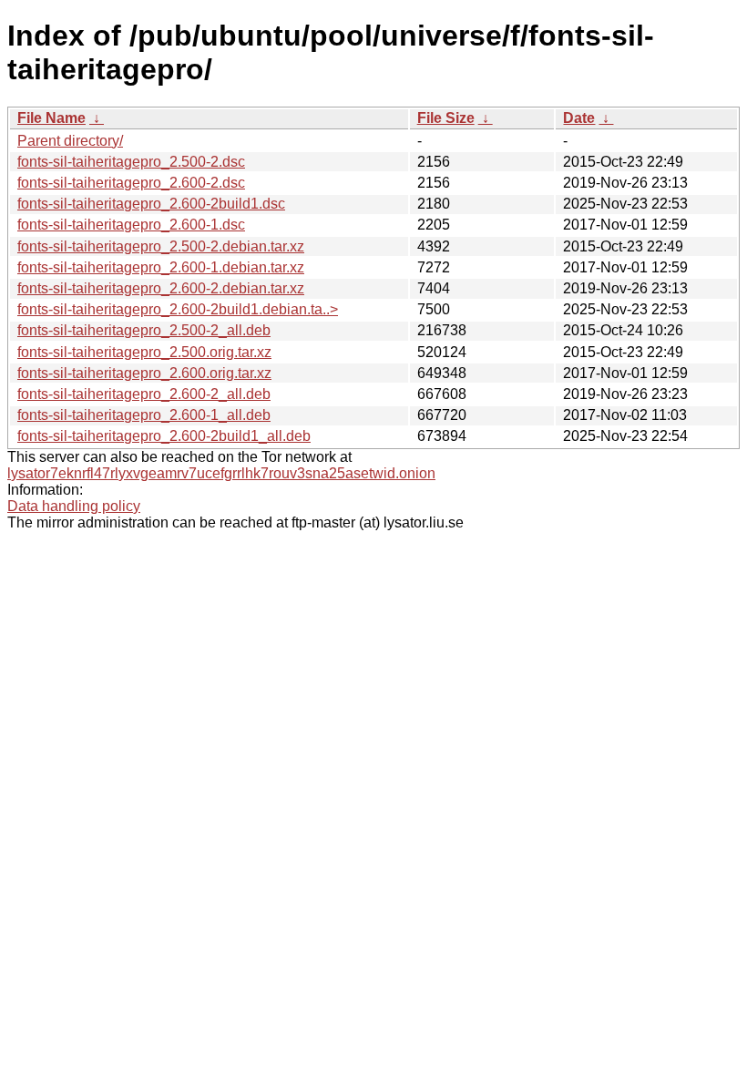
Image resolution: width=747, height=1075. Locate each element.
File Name (51, 118)
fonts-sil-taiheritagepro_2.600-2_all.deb (144, 394)
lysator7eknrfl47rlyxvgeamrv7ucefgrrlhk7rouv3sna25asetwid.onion (221, 473)
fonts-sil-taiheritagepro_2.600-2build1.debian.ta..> (177, 309)
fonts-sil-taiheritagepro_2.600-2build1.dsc (151, 203)
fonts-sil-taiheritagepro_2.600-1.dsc (131, 224)
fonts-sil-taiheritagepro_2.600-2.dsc (131, 182)
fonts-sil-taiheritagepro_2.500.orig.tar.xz (144, 352)
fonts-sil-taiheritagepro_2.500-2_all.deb (144, 330)
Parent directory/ (70, 140)
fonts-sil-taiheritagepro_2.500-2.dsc (131, 161)
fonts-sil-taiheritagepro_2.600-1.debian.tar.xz (160, 267)
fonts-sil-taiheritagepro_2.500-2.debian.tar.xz (160, 246)
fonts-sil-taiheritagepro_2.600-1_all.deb (144, 415)
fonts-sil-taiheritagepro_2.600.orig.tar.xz (144, 373)
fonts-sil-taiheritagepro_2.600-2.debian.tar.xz (160, 288)
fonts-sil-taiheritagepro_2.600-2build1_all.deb (164, 436)
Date (579, 118)
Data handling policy (73, 506)
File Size (446, 118)
